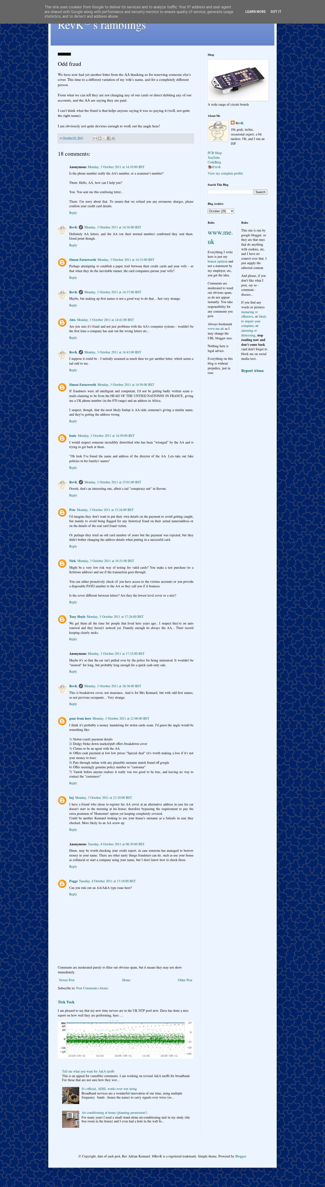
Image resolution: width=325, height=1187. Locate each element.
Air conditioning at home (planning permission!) (114, 1112)
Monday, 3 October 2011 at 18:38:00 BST (112, 686)
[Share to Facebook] (108, 138)
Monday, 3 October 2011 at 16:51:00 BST (105, 560)
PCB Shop (215, 152)
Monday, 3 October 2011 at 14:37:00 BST (112, 292)
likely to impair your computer (253, 321)
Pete (72, 509)
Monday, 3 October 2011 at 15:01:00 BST (112, 482)
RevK (73, 227)
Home (126, 980)
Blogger (240, 1156)
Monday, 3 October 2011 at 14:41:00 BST (105, 319)
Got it (276, 12)
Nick (72, 560)
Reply (73, 212)
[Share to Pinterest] (113, 138)
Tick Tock (66, 1002)
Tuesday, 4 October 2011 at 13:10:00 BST (107, 881)
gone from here (80, 718)
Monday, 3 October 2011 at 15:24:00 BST (105, 509)
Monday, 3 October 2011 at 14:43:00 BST (112, 352)
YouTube (214, 157)
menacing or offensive (249, 314)
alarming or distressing (249, 332)
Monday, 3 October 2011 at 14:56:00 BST (126, 384)
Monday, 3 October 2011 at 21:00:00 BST (121, 718)
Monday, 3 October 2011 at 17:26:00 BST (115, 616)
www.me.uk (216, 328)
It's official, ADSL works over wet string (109, 1088)
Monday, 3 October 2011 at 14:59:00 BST (106, 435)
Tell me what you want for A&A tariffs (88, 1071)
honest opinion (217, 261)
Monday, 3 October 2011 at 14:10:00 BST (116, 167)
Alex (72, 319)
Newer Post (66, 980)
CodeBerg (214, 162)
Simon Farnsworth (82, 259)
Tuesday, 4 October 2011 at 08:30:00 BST (116, 844)
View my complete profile (225, 173)
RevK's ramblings (102, 24)
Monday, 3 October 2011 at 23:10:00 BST (103, 797)
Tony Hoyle (77, 616)
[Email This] (95, 138)
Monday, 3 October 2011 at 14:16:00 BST (112, 227)
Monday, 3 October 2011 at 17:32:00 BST (116, 653)
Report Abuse (252, 370)
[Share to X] (104, 138)
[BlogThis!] (99, 138)
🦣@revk (214, 167)
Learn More (255, 12)
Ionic (72, 435)
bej (71, 797)
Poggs (73, 880)
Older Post (185, 980)
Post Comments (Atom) (92, 988)
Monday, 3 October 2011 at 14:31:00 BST (126, 259)
